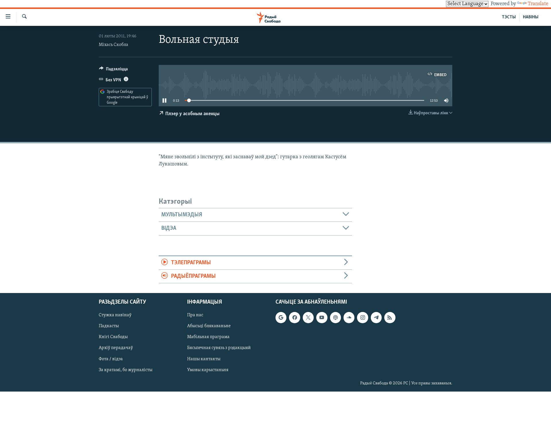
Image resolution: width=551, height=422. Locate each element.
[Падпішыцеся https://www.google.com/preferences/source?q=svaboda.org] (281, 317)
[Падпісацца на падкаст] (335, 317)
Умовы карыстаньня (207, 370)
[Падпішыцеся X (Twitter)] (308, 317)
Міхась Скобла (113, 45)
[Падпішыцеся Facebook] (294, 317)
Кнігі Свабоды (113, 337)
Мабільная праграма (208, 337)
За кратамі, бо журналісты (125, 370)
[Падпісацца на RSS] (389, 317)
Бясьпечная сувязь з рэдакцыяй (219, 348)
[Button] (113, 70)
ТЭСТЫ (509, 17)
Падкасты (109, 326)
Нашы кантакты (203, 359)
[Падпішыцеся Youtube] (321, 317)
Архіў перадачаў (116, 348)
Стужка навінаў (115, 315)
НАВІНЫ (530, 17)
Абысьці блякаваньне (209, 326)
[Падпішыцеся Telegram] (376, 317)
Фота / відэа (111, 359)
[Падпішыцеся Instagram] (362, 317)
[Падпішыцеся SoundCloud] (349, 317)
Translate (538, 4)
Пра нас (195, 315)
